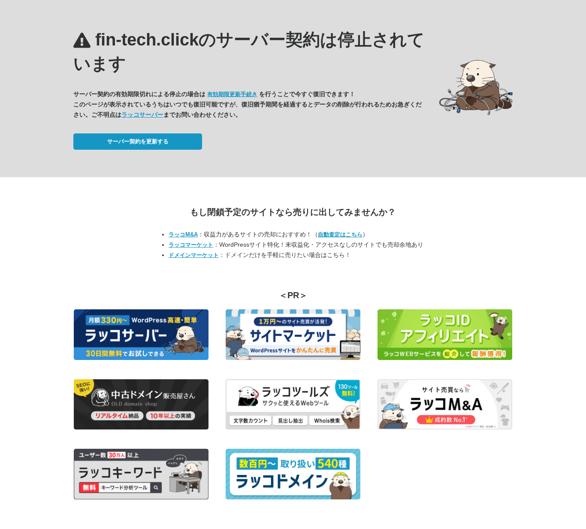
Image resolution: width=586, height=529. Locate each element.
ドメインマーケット (194, 255)
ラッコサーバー (142, 114)
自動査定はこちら (340, 234)
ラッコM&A (183, 234)
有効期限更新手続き (232, 94)
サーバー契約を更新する (138, 141)
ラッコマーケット (191, 245)
